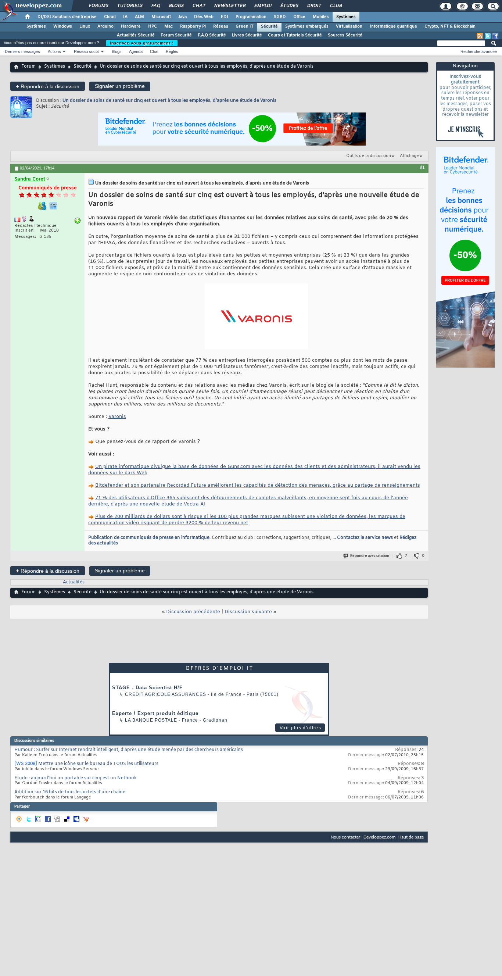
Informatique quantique (393, 26)
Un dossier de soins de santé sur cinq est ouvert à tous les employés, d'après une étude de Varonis (169, 100)
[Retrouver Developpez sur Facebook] (495, 36)
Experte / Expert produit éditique (155, 713)
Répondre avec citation (369, 556)
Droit (314, 6)
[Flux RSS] (480, 36)
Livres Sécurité (247, 35)
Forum (28, 66)
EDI (224, 16)
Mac (168, 26)
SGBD (280, 16)
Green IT (245, 26)
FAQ (155, 6)
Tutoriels (129, 6)
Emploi (262, 6)
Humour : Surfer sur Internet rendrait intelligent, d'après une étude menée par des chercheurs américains (128, 750)
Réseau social (86, 51)
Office (299, 16)
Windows (62, 26)
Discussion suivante (248, 612)
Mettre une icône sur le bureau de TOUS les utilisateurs (98, 764)
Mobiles (321, 16)
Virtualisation (349, 26)
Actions (54, 51)
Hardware (131, 26)
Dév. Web (204, 16)
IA (125, 16)
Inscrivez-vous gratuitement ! (142, 43)
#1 (422, 167)
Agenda (136, 51)
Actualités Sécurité (136, 35)
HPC (152, 26)
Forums (98, 6)
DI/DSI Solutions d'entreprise (67, 16)
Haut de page (411, 837)
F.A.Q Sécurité (212, 35)
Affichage (409, 155)
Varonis (117, 417)
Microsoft (161, 16)
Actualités (74, 582)
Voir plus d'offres (300, 727)
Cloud (110, 16)
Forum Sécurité (176, 35)
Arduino (105, 26)
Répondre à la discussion (47, 86)
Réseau (220, 26)
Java (182, 16)
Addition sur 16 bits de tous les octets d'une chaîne (69, 792)
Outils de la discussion (368, 155)
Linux (84, 26)
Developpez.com (379, 837)
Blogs (176, 6)
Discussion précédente (193, 612)
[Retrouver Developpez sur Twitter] (488, 36)
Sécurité (269, 26)
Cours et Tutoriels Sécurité (295, 35)
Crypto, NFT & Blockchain (450, 26)
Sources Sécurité (345, 35)
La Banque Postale (151, 720)
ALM (139, 16)
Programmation (251, 16)
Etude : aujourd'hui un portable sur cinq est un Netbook (75, 778)
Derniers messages (22, 51)
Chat (198, 6)
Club (335, 6)
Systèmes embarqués (307, 26)
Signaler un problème (120, 86)
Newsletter (229, 6)
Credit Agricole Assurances (165, 694)
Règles (172, 51)
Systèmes (346, 16)
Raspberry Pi (193, 26)
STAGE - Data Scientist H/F (147, 687)
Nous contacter (346, 837)
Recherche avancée (478, 51)
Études (289, 6)
